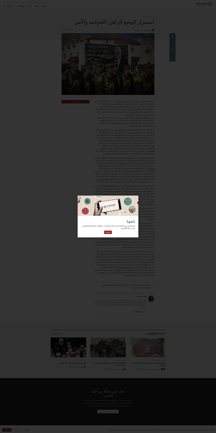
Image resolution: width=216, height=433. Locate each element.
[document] (108, 216)
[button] (80, 198)
